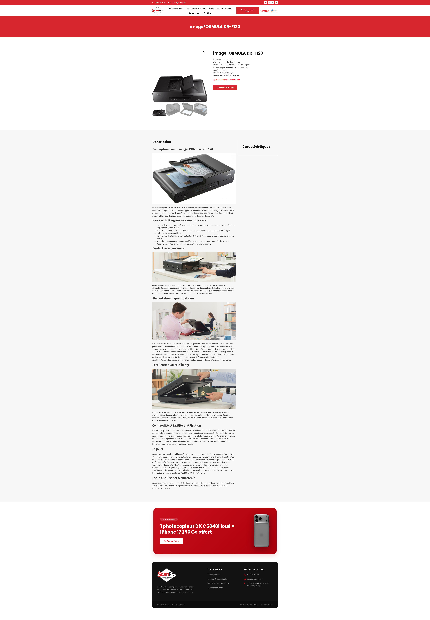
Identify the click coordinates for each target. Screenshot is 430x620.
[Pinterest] (269, 2)
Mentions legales (267, 604)
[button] (204, 51)
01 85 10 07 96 (253, 575)
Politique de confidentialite (249, 604)
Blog (209, 13)
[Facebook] (265, 2)
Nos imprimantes (175, 8)
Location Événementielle (197, 8)
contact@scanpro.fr (255, 579)
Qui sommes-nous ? (197, 13)
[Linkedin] (272, 2)
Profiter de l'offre (171, 541)
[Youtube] (276, 2)
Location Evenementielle (217, 579)
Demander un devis (215, 588)
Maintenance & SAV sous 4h (219, 583)
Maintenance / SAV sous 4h (220, 8)
